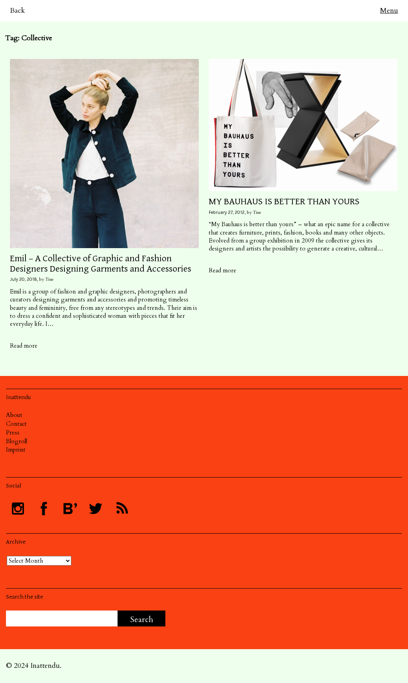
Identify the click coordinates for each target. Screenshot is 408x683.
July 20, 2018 (23, 279)
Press (13, 432)
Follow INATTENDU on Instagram (18, 509)
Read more (23, 346)
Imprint (16, 450)
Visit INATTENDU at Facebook (44, 509)
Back (17, 11)
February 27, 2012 (227, 212)
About (14, 415)
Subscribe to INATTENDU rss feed (121, 509)
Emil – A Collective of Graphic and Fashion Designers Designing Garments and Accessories (100, 263)
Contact (16, 424)
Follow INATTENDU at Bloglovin (70, 509)
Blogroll (16, 441)
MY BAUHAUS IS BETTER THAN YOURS (284, 201)
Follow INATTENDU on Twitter (96, 509)
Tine (49, 279)
